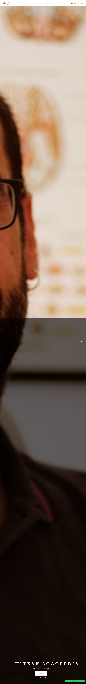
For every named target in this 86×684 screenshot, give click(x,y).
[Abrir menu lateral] (75, 3)
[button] (75, 681)
